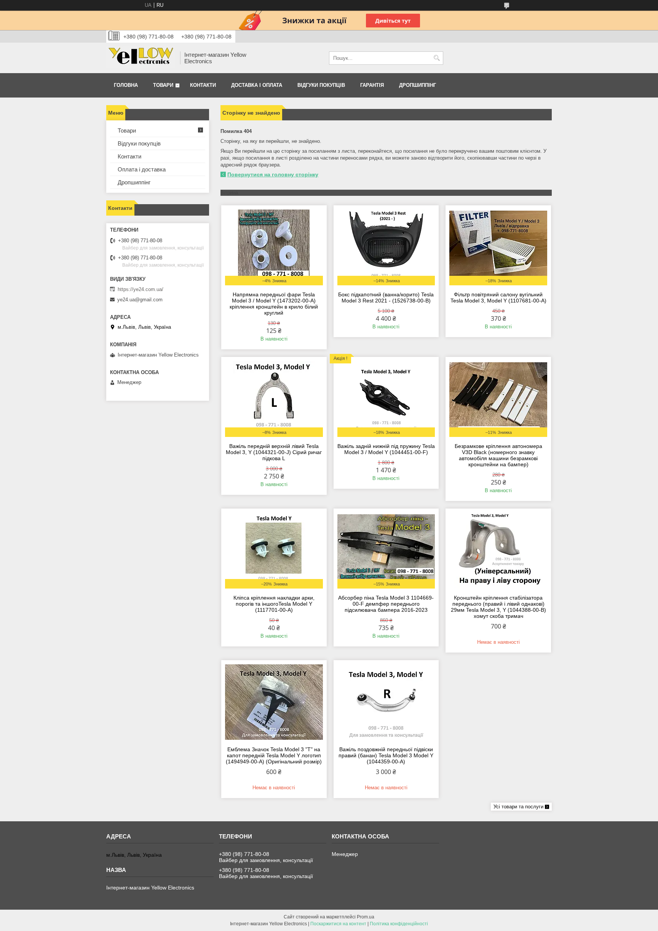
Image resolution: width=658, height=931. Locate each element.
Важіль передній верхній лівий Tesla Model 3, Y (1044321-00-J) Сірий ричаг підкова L (274, 452)
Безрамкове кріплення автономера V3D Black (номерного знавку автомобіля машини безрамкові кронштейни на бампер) (498, 455)
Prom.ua (365, 917)
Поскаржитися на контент (338, 923)
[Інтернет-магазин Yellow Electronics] (140, 57)
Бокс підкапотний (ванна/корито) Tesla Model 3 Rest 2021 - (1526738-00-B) (386, 297)
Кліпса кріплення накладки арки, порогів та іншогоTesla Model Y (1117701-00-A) (274, 604)
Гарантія (372, 85)
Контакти (203, 85)
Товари (163, 85)
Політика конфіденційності (399, 923)
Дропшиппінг (417, 85)
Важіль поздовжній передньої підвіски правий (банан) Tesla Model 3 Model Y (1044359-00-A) (386, 755)
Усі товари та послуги (518, 806)
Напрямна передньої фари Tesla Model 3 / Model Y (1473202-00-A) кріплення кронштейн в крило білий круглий (274, 303)
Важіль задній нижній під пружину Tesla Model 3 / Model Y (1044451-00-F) (386, 449)
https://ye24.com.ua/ (140, 289)
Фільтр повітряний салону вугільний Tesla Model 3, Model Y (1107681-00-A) (498, 297)
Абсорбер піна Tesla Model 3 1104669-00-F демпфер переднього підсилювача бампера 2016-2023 (386, 604)
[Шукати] (436, 58)
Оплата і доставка (142, 169)
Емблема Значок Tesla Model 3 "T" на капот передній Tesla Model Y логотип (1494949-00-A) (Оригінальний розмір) (274, 755)
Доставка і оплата (256, 85)
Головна (126, 85)
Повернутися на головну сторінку (272, 174)
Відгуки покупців (321, 85)
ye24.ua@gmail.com (140, 299)
